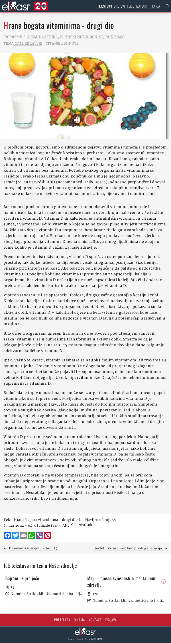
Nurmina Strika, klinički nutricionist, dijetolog (76, 37)
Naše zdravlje (28, 43)
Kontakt (95, 619)
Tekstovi (104, 6)
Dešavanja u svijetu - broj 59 (33, 548)
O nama (79, 619)
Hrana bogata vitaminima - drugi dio (46, 520)
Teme (130, 6)
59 (114, 520)
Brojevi (119, 6)
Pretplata (62, 619)
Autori (141, 6)
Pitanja (154, 6)
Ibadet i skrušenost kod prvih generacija (127, 548)
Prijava (111, 619)
